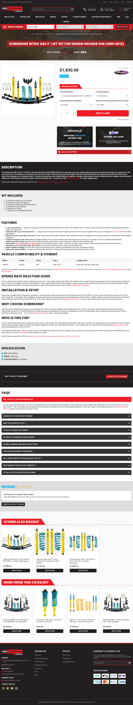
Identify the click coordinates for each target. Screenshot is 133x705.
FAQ (123, 2)
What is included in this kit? (14, 423)
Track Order (66, 658)
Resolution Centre (68, 662)
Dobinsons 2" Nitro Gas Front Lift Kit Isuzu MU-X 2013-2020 (48, 621)
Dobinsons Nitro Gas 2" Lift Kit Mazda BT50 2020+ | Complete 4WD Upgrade (16, 560)
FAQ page (7, 271)
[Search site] (72, 9)
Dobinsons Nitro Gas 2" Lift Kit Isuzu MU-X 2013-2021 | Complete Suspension (82, 561)
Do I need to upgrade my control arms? (19, 437)
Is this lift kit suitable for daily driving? (19, 472)
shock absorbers (118, 232)
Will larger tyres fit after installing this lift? (22, 458)
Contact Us (38, 668)
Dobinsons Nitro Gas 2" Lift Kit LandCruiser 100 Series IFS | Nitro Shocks (47, 561)
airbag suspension (119, 325)
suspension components (81, 285)
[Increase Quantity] (75, 113)
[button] (107, 9)
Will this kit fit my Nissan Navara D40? (18, 399)
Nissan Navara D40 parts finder (65, 269)
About (117, 2)
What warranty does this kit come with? (19, 465)
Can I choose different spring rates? (18, 451)
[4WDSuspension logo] (12, 9)
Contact (129, 2)
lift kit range (21, 333)
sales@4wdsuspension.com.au (14, 674)
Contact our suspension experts (112, 269)
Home (105, 2)
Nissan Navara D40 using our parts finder (52, 182)
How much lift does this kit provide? (18, 416)
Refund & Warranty (41, 665)
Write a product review (14, 504)
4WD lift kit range (73, 178)
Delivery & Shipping (41, 658)
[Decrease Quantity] (61, 113)
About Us (38, 655)
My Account (66, 655)
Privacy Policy (39, 662)
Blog (111, 2)
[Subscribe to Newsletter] (129, 663)
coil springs (19, 243)
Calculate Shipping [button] (69, 152)
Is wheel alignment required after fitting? (20, 444)
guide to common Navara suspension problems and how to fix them (54, 336)
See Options (16, 570)
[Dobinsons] (121, 72)
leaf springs (32, 243)
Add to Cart (103, 113)
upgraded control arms (71, 299)
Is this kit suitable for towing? (15, 430)
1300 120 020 (8, 671)
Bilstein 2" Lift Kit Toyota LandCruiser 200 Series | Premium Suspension (82, 621)
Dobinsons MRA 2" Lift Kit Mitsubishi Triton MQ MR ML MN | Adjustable (15, 621)
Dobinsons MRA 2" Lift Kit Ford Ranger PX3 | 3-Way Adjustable (116, 621)
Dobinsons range (39, 313)
